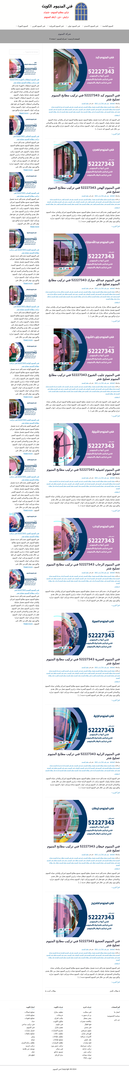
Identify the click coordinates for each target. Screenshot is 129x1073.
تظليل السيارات (57, 1043)
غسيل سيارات (30, 1030)
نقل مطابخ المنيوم (54, 112)
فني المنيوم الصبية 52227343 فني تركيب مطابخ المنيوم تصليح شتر (24, 251)
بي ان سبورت (86, 1015)
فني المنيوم (101, 109)
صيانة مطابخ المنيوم (110, 109)
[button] (101, 26)
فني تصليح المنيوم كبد (100, 112)
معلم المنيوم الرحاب (60, 581)
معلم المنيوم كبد (63, 112)
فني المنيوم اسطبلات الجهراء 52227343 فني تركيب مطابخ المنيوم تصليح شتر (24, 80)
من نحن (117, 1020)
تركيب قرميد (30, 1046)
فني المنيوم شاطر (69, 109)
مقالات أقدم (114, 991)
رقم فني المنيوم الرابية (67, 765)
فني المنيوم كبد (60, 109)
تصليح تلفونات (30, 1018)
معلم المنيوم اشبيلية (60, 486)
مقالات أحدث (51, 991)
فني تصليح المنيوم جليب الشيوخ (93, 391)
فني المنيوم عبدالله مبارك (57, 294)
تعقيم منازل (59, 1027)
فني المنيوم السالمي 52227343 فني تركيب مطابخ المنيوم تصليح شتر (26, 137)
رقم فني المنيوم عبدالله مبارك (65, 292)
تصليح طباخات (58, 1040)
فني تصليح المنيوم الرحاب (99, 581)
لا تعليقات (117, 115)
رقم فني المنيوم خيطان (67, 858)
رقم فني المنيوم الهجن (67, 199)
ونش (33, 1037)
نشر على (102, 103)
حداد (33, 1021)
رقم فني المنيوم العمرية (67, 671)
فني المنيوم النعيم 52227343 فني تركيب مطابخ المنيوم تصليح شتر (24, 421)
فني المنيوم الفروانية (56, 26)
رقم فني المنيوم (78, 107)
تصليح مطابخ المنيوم (101, 107)
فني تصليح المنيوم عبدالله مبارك (93, 296)
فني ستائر (59, 1049)
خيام (33, 1052)
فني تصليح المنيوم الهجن (99, 204)
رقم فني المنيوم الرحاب (67, 576)
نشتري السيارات (57, 1030)
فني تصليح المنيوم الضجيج (99, 957)
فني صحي (87, 1027)
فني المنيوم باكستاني (91, 109)
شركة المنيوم (58, 107)
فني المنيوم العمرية (91, 673)
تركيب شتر (87, 1052)
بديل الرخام (59, 1055)
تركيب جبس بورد (57, 1046)
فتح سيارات (87, 1043)
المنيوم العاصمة (107, 26)
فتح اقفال (88, 1024)
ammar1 (112, 103)
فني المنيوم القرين (38, 26)
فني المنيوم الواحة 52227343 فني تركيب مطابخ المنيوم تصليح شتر (24, 364)
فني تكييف (59, 1024)
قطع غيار (31, 1055)
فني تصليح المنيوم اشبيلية (99, 486)
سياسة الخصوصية (113, 1016)
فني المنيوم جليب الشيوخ (78, 389)
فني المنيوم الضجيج (92, 955)
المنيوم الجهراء (23, 26)
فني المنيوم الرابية (92, 768)
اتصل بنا (117, 1012)
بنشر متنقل (87, 1018)
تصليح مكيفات (30, 1034)
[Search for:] (24, 52)
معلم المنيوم (85, 103)
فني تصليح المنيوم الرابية (99, 770)
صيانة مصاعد (86, 1055)
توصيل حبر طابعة (29, 1049)
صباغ (33, 1040)
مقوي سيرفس (86, 1030)
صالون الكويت (58, 1021)
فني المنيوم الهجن (92, 202)
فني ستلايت (87, 1012)
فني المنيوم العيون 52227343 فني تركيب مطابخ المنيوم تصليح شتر (24, 534)
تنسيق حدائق (58, 1052)
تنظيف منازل (58, 1012)
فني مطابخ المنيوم (88, 112)
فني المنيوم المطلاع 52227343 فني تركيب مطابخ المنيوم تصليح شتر (26, 307)
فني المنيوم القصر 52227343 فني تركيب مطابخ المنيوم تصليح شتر (24, 478)
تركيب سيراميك (85, 1046)
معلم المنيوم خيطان (61, 863)
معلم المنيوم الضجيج (60, 957)
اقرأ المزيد (116, 134)
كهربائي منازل (86, 1034)
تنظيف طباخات (58, 1037)
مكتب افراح (59, 1018)
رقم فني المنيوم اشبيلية (67, 481)
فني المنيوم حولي (74, 26)
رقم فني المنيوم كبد (68, 107)
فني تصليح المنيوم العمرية (99, 675)
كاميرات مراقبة (85, 1037)
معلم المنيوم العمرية (60, 675)
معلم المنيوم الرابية (61, 770)
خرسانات (60, 1015)
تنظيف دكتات (58, 1034)
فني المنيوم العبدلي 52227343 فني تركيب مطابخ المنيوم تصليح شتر (26, 194)
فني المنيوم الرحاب (92, 578)
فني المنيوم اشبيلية (92, 483)
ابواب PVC (87, 1058)
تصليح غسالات (30, 1012)
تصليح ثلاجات (30, 1015)
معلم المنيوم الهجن (61, 204)
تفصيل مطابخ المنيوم (89, 107)
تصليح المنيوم (111, 107)
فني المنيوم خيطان (80, 860)
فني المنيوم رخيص (80, 109)
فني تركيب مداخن (28, 1024)
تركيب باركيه (86, 1049)
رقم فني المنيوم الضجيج (67, 953)
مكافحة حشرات (85, 1021)
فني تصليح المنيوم (112, 112)
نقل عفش (87, 1040)
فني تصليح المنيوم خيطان (99, 863)
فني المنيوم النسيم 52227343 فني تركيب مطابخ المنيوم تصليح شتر (26, 591)
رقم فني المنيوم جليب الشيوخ (65, 386)
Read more (23, 113)
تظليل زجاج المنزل (28, 1043)
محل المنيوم (79, 112)
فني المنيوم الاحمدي (91, 26)
